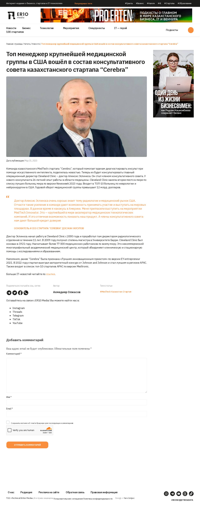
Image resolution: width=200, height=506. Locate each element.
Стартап (127, 291)
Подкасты (172, 30)
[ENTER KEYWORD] (191, 30)
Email (9, 408)
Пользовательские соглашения (68, 498)
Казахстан (116, 291)
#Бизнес (140, 3)
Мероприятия (71, 28)
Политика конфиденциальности (97, 498)
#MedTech (105, 291)
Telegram (18, 315)
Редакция (26, 492)
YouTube (17, 323)
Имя (9, 397)
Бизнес (26, 28)
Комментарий (13, 353)
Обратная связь (75, 492)
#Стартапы (169, 3)
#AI (159, 3)
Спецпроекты (96, 28)
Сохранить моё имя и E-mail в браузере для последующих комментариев (42, 423)
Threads (17, 312)
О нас (11, 492)
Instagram (18, 308)
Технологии (47, 28)
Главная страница (14, 44)
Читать (27, 44)
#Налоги (151, 3)
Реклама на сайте (49, 492)
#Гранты (129, 3)
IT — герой (120, 28)
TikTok (16, 319)
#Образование (185, 3)
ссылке (50, 274)
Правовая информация (104, 492)
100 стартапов (15, 31)
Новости (11, 28)
